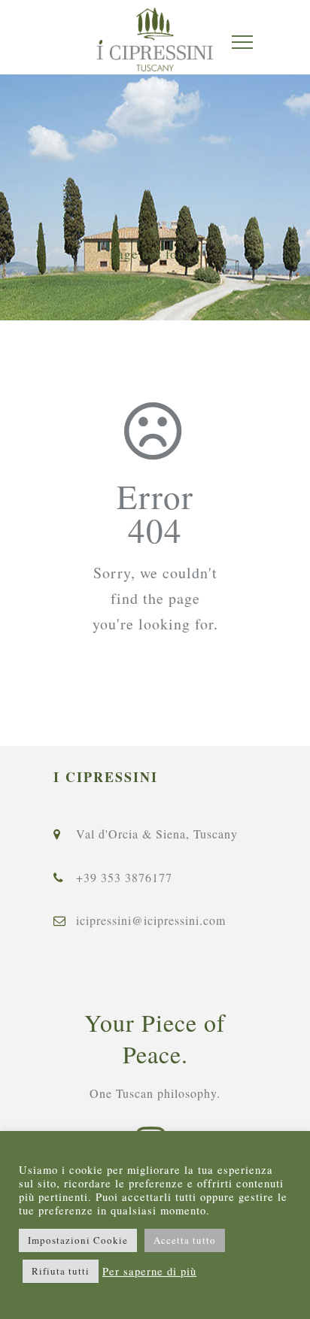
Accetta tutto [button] (184, 1240)
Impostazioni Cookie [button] (78, 1240)
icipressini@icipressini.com (151, 920)
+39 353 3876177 (124, 877)
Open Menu (242, 42)
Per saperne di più (149, 1271)
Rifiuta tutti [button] (61, 1271)
